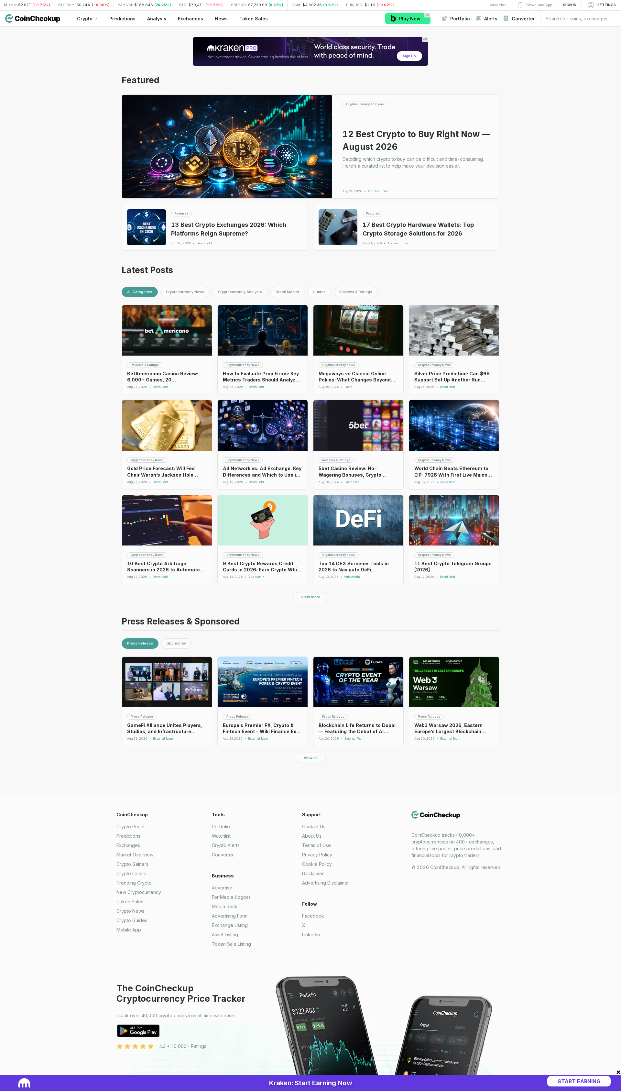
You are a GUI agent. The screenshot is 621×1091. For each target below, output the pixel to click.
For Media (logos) (231, 897)
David (348, 387)
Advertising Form (229, 916)
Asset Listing (225, 934)
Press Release (140, 643)
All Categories (139, 292)
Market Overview (134, 854)
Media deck (224, 906)
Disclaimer (313, 873)
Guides (319, 292)
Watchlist (221, 836)
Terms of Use (316, 845)
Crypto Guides (131, 920)
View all (311, 757)
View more (310, 597)
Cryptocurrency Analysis (240, 292)
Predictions (128, 836)
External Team (163, 738)
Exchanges (128, 845)
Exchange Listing (230, 925)
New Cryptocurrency (138, 892)
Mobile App (128, 929)
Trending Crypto (134, 883)
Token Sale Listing (231, 944)
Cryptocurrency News (185, 292)
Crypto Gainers (132, 864)
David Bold (204, 243)
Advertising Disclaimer (325, 883)
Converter (223, 854)
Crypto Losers (131, 873)
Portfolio (221, 826)
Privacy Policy (317, 854)
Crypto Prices (131, 826)
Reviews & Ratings (355, 292)
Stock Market (287, 292)
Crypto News (130, 911)
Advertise (222, 887)
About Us (311, 836)
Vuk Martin (256, 577)
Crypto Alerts (226, 845)
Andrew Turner (378, 191)
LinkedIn (311, 934)
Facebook (313, 916)
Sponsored (176, 643)
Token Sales (129, 901)
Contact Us (313, 826)
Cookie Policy (317, 864)
